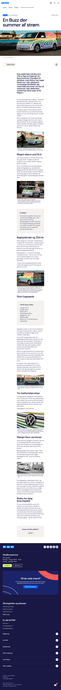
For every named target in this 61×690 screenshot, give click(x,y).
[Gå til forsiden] (5, 3)
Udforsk (10, 7)
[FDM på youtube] (57, 547)
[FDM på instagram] (51, 547)
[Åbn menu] (58, 3)
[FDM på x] (48, 547)
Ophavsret (5, 677)
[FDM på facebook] (45, 547)
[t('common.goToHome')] (8, 547)
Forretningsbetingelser (8, 678)
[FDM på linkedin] (54, 547)
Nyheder (16, 7)
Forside (4, 7)
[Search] (54, 3)
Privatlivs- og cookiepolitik (9, 675)
